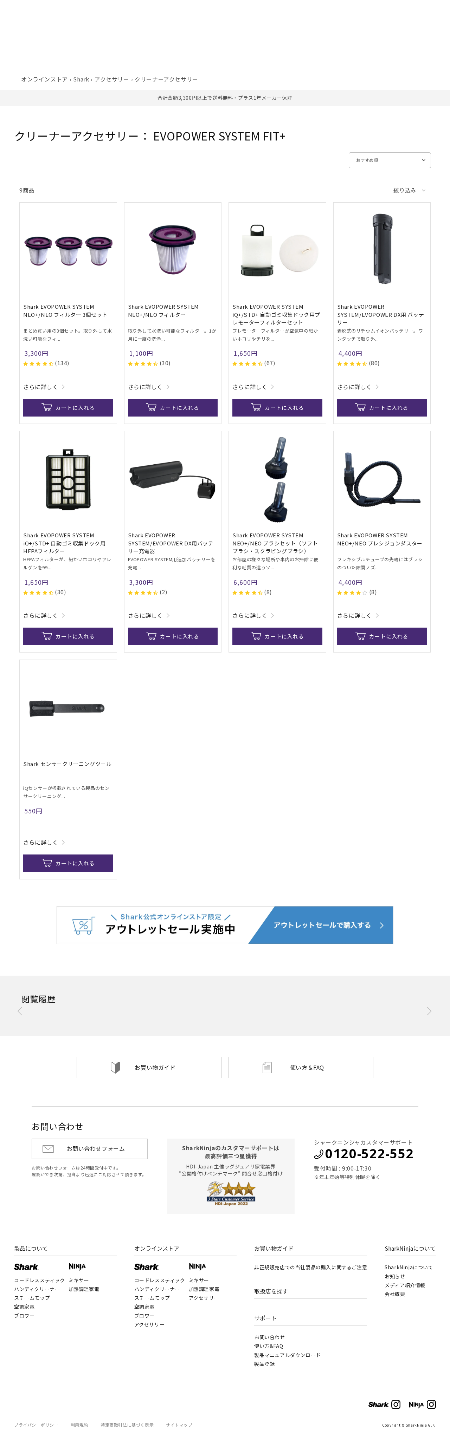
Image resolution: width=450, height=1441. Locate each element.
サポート (265, 1318)
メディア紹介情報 (405, 1285)
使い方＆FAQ (307, 1067)
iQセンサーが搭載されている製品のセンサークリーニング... (66, 792)
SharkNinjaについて (410, 1248)
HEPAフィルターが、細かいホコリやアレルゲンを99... (67, 563)
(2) (164, 592)
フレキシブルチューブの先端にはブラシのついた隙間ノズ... (380, 563)
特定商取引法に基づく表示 (127, 1425)
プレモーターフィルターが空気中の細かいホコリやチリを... (275, 334)
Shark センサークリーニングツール (67, 763)
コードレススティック (39, 1280)
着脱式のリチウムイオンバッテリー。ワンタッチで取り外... (380, 334)
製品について (31, 1248)
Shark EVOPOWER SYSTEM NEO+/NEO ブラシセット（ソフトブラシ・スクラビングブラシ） (275, 543)
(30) (165, 363)
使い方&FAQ (268, 1345)
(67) (269, 363)
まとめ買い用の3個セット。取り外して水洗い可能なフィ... (67, 334)
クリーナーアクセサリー (166, 79)
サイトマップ (179, 1425)
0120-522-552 (369, 1153)
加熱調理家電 (84, 1288)
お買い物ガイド (155, 1067)
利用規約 (79, 1425)
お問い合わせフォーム (96, 1148)
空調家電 (24, 1306)
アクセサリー (112, 79)
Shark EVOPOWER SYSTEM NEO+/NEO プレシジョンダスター (380, 539)
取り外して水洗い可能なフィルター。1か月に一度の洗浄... (172, 334)
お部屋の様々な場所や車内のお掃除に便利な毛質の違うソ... (275, 563)
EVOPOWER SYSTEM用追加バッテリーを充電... (172, 563)
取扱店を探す (271, 1291)
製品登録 (264, 1363)
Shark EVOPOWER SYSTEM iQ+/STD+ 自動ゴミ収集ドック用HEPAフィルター (64, 543)
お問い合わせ (269, 1337)
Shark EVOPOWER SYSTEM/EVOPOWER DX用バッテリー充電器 (171, 543)
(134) (62, 363)
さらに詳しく (40, 386)
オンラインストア (44, 79)
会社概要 (395, 1293)
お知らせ (395, 1276)
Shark (81, 79)
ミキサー (79, 1280)
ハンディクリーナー (37, 1288)
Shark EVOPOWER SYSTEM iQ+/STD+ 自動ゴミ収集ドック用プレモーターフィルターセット (276, 314)
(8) (268, 592)
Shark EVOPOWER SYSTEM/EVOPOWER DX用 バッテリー (380, 314)
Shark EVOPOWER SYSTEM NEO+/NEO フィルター (163, 310)
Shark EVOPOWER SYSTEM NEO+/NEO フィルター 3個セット (65, 310)
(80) (374, 363)
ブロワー (24, 1315)
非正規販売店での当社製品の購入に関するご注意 (310, 1267)
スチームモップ (32, 1297)
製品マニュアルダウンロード (287, 1354)
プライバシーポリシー (36, 1425)
